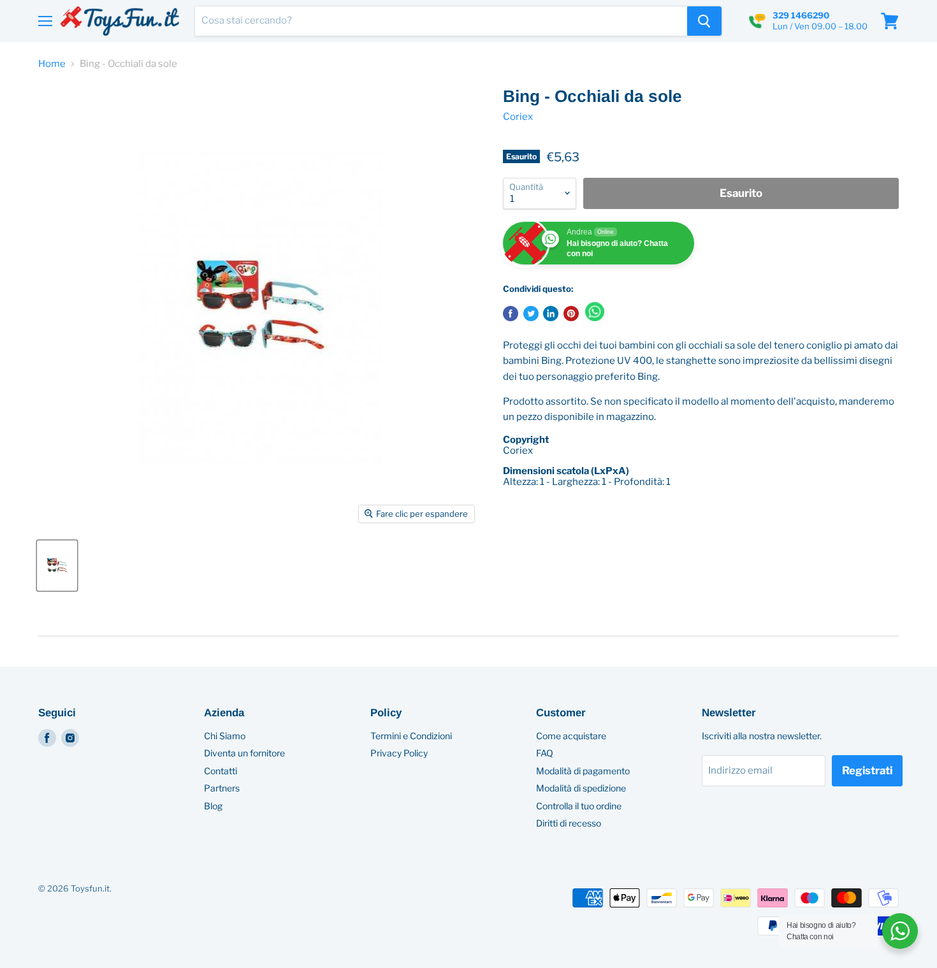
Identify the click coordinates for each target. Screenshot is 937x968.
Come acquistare (571, 735)
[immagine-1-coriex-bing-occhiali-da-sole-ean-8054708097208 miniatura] (57, 565)
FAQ (544, 753)
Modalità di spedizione (581, 788)
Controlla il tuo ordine (578, 805)
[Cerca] (704, 21)
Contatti (220, 770)
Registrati (867, 770)
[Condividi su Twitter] (531, 313)
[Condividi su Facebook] (510, 313)
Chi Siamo (224, 735)
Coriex (518, 116)
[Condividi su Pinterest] (571, 313)
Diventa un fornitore (244, 753)
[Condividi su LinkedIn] (550, 313)
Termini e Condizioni (411, 735)
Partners (222, 788)
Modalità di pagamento (583, 770)
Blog (213, 805)
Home (52, 64)
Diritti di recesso (568, 823)
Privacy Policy (399, 753)
